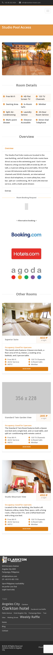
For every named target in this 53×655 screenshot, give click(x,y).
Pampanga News (35, 613)
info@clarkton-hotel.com (31, 3)
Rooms (15, 21)
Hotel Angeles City (20, 613)
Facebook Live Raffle (38, 609)
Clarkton (25, 604)
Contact (5, 631)
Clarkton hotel (15, 608)
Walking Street (12, 617)
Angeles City (11, 604)
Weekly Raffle (30, 617)
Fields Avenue (7, 613)
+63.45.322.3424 (10, 3)
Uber (4, 617)
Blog (4, 626)
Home (5, 21)
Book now (26, 369)
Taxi (44, 613)
